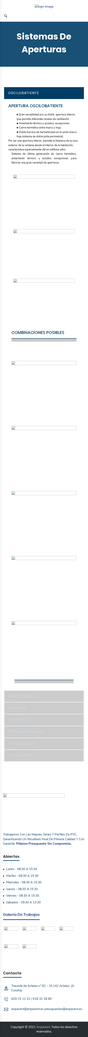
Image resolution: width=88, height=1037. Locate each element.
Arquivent (43, 1027)
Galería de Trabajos (21, 914)
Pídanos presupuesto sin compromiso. (44, 844)
